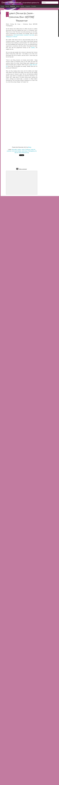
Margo (29, 147)
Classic (2, 6)
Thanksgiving (31, 151)
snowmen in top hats (29, 35)
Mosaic (18, 6)
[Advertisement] (45, 36)
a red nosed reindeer (18, 35)
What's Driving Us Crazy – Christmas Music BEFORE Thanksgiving (21, 17)
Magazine (12, 6)
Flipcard (7, 6)
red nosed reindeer (16, 151)
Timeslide (33, 6)
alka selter (14, 149)
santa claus (24, 151)
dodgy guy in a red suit (11, 36)
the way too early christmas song (26, 151)
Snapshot (28, 6)
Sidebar (22, 6)
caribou (19, 149)
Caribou (33, 47)
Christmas (27, 149)
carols (23, 149)
